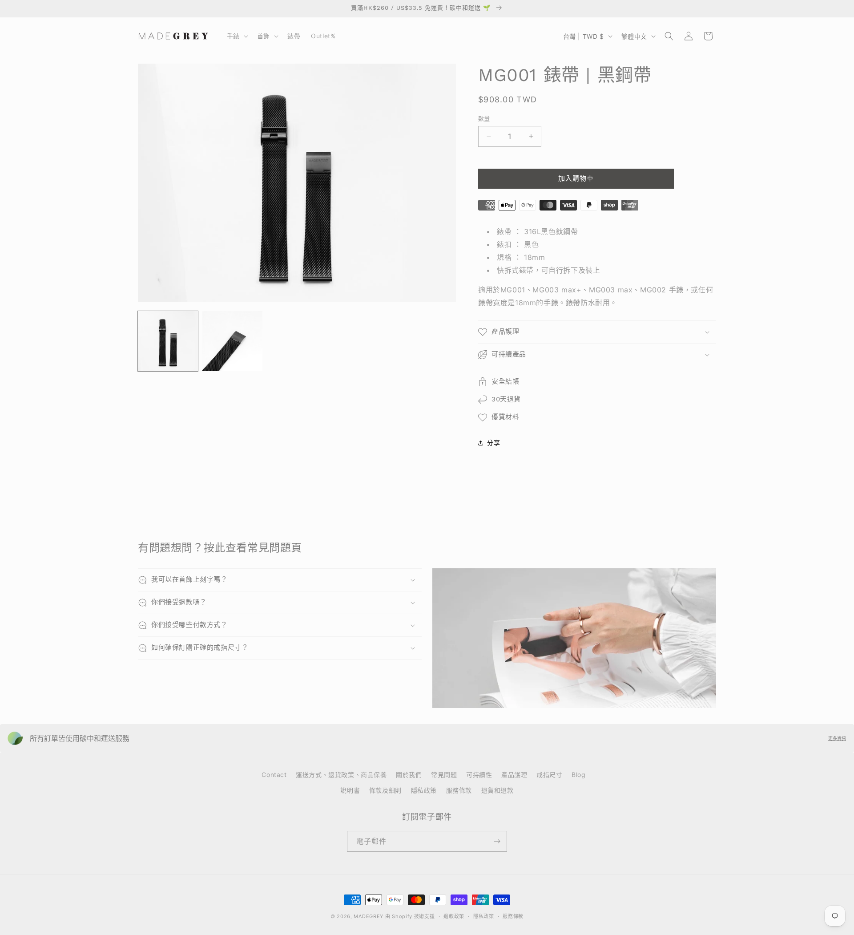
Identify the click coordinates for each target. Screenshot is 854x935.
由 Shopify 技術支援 (410, 916)
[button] (237, 36)
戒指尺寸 (549, 774)
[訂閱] (497, 841)
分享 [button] (493, 442)
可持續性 (479, 774)
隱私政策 (424, 790)
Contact (274, 774)
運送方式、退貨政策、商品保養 (341, 774)
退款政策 (453, 916)
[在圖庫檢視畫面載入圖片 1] (168, 341)
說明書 (350, 790)
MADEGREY (368, 916)
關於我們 (409, 774)
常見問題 (444, 774)
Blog (578, 774)
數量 (484, 118)
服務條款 (459, 790)
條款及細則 (385, 790)
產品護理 (514, 774)
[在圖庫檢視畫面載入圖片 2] (232, 341)
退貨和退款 (497, 790)
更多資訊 (837, 738)
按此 (215, 548)
